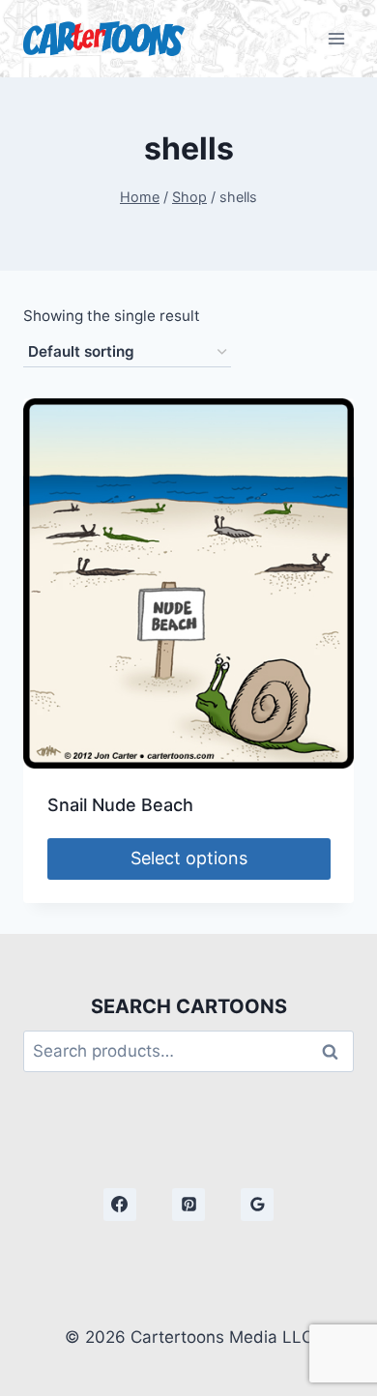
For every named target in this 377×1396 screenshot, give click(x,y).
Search (335, 1051)
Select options (188, 858)
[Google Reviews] (257, 1204)
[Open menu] (336, 38)
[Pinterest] (188, 1204)
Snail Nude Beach (120, 805)
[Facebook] (119, 1204)
